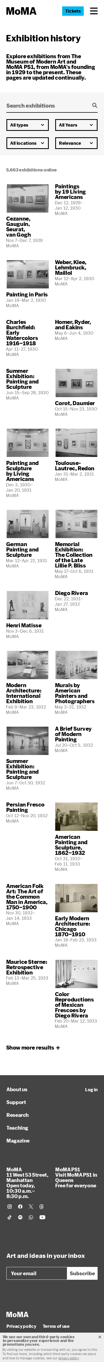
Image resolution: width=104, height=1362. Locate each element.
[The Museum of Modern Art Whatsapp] (31, 1217)
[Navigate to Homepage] (21, 11)
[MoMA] (17, 1314)
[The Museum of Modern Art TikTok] (9, 1217)
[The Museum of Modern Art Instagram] (9, 1206)
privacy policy (68, 1358)
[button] (94, 11)
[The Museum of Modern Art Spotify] (20, 1217)
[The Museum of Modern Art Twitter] (31, 1206)
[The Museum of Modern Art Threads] (41, 1206)
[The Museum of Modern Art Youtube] (42, 1217)
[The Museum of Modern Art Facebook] (20, 1206)
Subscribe (82, 1273)
